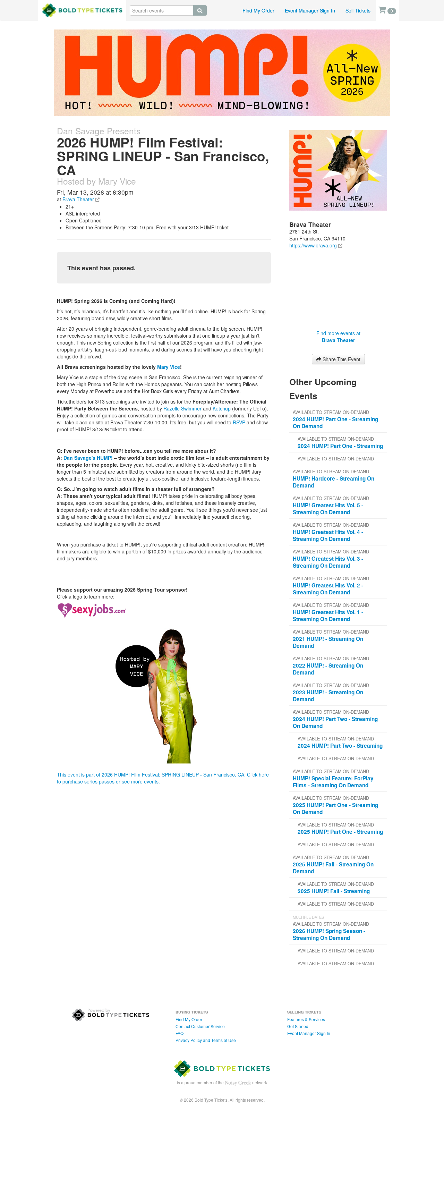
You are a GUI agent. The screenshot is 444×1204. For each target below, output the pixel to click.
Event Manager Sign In (310, 10)
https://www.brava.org (313, 245)
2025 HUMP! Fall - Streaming (334, 891)
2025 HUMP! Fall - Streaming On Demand (333, 867)
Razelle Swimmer (182, 408)
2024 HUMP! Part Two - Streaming (340, 745)
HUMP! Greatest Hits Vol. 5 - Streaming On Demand (328, 508)
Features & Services (306, 1019)
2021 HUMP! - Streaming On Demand (328, 642)
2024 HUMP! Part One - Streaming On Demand (335, 422)
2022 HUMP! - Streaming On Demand (328, 669)
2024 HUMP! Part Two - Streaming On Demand (335, 722)
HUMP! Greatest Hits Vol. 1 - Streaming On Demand (328, 615)
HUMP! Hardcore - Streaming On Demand (333, 482)
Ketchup (222, 408)
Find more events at (338, 337)
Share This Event (340, 359)
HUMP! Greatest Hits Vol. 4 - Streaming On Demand (328, 535)
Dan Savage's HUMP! (88, 457)
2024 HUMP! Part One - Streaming (340, 446)
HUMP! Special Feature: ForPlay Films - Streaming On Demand (333, 781)
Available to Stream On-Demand (331, 412)
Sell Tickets (357, 10)
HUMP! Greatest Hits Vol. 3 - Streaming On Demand (328, 562)
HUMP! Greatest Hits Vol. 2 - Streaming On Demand (328, 589)
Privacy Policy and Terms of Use (206, 1040)
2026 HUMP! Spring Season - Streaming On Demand (329, 934)
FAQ (179, 1033)
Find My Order (258, 10)
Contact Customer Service (200, 1026)
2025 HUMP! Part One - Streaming (340, 832)
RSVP (239, 422)
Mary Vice (168, 366)
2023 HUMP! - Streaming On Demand (328, 695)
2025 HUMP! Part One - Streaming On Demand (335, 808)
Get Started (297, 1026)
